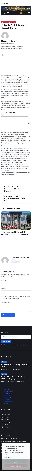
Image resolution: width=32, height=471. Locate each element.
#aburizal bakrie (6, 46)
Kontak (6, 403)
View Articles (15, 262)
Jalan (5, 362)
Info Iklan (7, 399)
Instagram (7, 427)
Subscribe (6, 341)
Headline (12, 22)
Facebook (7, 415)
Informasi (19, 466)
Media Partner (8, 401)
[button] (25, 13)
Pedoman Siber (8, 391)
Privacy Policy (23, 344)
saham (14, 441)
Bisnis (5, 22)
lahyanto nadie (21, 441)
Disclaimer (7, 395)
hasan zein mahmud (7, 438)
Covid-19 (17, 438)
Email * (3, 288)
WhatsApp (7, 422)
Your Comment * (6, 302)
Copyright (7, 393)
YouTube (6, 419)
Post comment (8, 315)
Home (12, 466)
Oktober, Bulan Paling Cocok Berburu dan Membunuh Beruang (15, 189)
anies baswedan (6, 441)
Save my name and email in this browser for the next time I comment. (16, 297)
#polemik (13, 48)
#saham (20, 48)
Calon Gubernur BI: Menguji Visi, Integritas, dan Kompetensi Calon (14, 233)
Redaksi (6, 389)
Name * (3, 281)
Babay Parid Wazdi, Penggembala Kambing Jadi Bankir (14, 198)
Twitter (6, 417)
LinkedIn (6, 424)
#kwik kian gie (5, 48)
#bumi (14, 46)
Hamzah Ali (6, 369)
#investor (20, 46)
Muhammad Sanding (9, 41)
